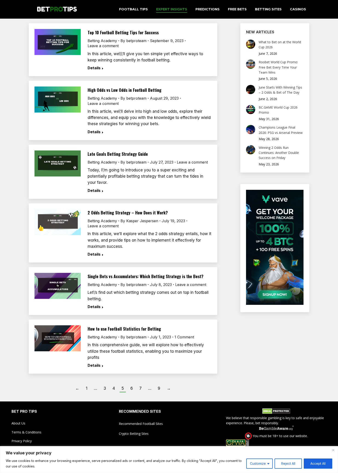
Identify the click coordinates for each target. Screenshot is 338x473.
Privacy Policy (21, 441)
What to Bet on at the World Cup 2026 (280, 44)
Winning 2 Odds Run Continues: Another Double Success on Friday (279, 152)
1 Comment (184, 337)
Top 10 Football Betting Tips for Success (123, 32)
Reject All (288, 463)
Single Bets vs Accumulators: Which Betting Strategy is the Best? (145, 276)
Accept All (318, 463)
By (133, 40)
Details (94, 68)
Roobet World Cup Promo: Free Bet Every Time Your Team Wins (278, 67)
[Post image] (250, 44)
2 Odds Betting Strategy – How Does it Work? (128, 213)
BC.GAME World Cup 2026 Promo (278, 110)
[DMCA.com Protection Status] (276, 411)
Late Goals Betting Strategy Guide (118, 154)
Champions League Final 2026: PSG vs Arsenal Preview (281, 130)
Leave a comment (103, 45)
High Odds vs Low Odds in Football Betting (124, 90)
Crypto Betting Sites (134, 433)
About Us (18, 423)
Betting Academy (102, 40)
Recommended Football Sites (141, 423)
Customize (258, 463)
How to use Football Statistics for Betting (124, 329)
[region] (169, 459)
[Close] (333, 450)
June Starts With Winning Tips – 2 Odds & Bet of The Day (280, 90)
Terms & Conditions (26, 432)
